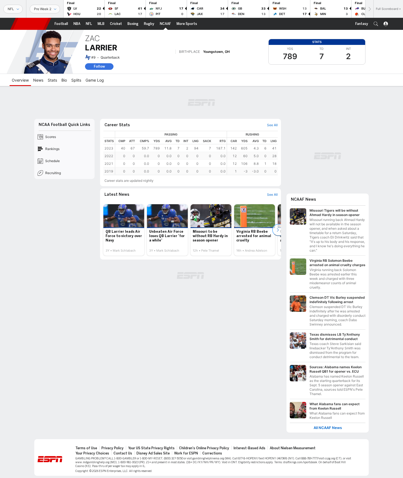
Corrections (212, 453)
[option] (123, 230)
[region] (196, 153)
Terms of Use (86, 448)
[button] (376, 24)
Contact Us (122, 453)
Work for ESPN (186, 453)
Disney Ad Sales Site (153, 453)
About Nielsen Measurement (293, 448)
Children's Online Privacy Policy (204, 448)
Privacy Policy (112, 448)
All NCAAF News (328, 428)
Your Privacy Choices (92, 453)
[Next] (369, 9)
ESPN (30, 24)
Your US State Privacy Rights (151, 448)
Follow (99, 66)
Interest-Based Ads (249, 448)
